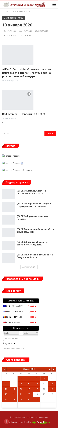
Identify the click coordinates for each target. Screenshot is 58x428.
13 (6, 389)
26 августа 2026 (25, 31)
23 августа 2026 (25, 35)
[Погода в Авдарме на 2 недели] (17, 171)
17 (36, 389)
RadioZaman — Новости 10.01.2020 (24, 114)
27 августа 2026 (9, 31)
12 (52, 384)
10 (36, 384)
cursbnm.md (20, 348)
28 (13, 400)
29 (21, 400)
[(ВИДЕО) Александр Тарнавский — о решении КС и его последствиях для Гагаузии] (8, 232)
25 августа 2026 (41, 31)
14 (13, 389)
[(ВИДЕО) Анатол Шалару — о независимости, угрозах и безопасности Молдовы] (8, 194)
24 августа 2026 (9, 35)
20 (6, 394)
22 (21, 394)
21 (13, 394)
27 (6, 400)
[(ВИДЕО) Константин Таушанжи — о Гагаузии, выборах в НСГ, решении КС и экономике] (8, 258)
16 (29, 389)
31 (36, 400)
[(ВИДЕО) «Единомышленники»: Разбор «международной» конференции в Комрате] (8, 220)
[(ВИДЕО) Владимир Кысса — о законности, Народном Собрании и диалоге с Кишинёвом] (8, 245)
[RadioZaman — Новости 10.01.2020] (17, 100)
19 (52, 389)
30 (29, 400)
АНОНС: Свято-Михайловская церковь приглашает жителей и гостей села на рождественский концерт (26, 73)
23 (29, 394)
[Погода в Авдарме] (11, 156)
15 (21, 389)
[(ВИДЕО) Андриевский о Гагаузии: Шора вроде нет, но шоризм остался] (8, 207)
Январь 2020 (29, 369)
